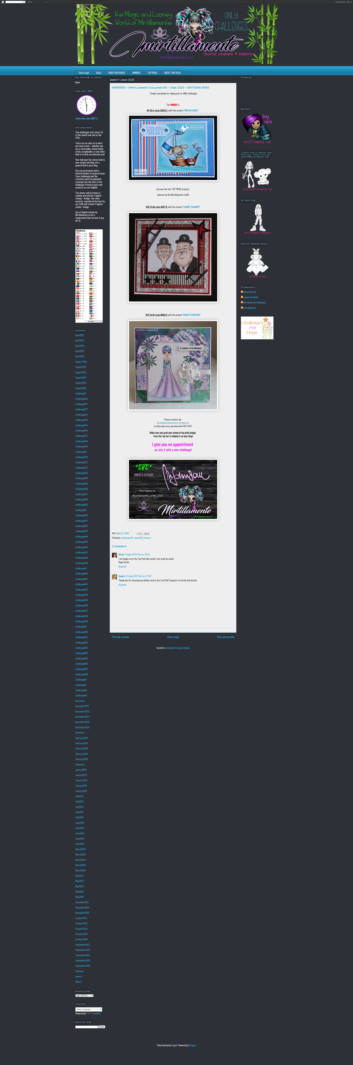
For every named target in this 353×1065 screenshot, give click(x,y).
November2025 (82, 912)
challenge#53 (81, 647)
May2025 (79, 891)
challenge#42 (81, 584)
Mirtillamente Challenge (254, 302)
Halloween (80, 764)
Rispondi (122, 566)
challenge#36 (81, 547)
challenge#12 (81, 409)
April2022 (79, 335)
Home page (84, 72)
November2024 (82, 907)
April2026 (79, 356)
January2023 (81, 775)
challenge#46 (81, 605)
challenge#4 (81, 568)
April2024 (79, 345)
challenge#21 (127, 537)
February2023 (81, 743)
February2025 (81, 754)
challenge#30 (81, 515)
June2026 (79, 844)
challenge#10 (81, 398)
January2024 (81, 780)
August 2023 (81, 361)
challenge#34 (81, 536)
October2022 (81, 923)
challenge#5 (81, 626)
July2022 (79, 796)
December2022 (82, 711)
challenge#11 (81, 404)
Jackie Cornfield (251, 297)
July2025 (79, 812)
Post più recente (120, 637)
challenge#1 (80, 393)
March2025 (80, 865)
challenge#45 (81, 600)
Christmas (80, 700)
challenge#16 (81, 430)
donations (79, 732)
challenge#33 (81, 531)
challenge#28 (81, 499)
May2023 (79, 881)
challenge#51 (81, 637)
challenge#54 (81, 653)
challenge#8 (81, 690)
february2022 (81, 738)
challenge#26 (81, 488)
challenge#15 (81, 425)
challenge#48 (81, 616)
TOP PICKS (152, 72)
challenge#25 (81, 483)
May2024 (79, 886)
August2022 (80, 367)
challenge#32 (81, 526)
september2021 (82, 944)
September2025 (82, 965)
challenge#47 (81, 610)
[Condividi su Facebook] (145, 533)
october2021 (81, 918)
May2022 (79, 875)
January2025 (81, 785)
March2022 (80, 849)
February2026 (81, 759)
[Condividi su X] (143, 533)
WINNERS (136, 72)
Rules (98, 72)
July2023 (79, 801)
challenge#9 (81, 695)
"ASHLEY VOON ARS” (192, 315)
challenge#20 (81, 457)
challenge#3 (81, 510)
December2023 (82, 716)
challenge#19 (81, 446)
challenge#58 (81, 674)
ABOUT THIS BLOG (172, 72)
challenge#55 (81, 658)
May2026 (79, 897)
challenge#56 (81, 663)
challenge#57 (81, 669)
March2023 (80, 854)
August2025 (80, 382)
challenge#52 (81, 642)
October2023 (81, 928)
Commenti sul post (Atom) (178, 647)
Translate (96, 1013)
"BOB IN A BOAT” (191, 110)
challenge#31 (81, 520)
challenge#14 (81, 420)
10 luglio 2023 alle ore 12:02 (138, 576)
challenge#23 (81, 473)
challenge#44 (81, 594)
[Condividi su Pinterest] (148, 533)
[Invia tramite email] (138, 533)
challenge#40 (81, 573)
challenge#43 (81, 589)
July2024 (79, 807)
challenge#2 (81, 451)
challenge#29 (81, 504)
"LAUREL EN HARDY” (191, 207)
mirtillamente (250, 307)
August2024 (80, 377)
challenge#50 (81, 632)
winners (147, 537)
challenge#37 (81, 552)
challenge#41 (81, 579)
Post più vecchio (225, 637)
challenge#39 (81, 563)
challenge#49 (81, 621)
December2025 (82, 727)
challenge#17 (81, 435)
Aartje (121, 554)
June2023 (138, 537)
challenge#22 (81, 467)
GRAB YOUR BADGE (116, 72)
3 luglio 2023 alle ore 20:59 (137, 554)
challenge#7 (81, 685)
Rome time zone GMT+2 (86, 118)
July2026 (79, 817)
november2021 (82, 902)
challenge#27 (81, 494)
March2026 (80, 870)
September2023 (82, 955)
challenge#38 (81, 557)
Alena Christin (250, 292)
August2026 (80, 388)
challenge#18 (81, 441)
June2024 (79, 833)
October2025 (81, 939)
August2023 (80, 372)
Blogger (192, 1045)
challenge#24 (81, 478)
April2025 (79, 351)
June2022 (79, 822)
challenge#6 (81, 679)
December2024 (82, 722)
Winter (78, 981)
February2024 (81, 748)
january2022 (81, 769)
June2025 (79, 838)
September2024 (82, 960)
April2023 (79, 340)
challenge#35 (81, 541)
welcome (79, 971)
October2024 (81, 934)
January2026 (81, 791)
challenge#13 (81, 414)
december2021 (82, 706)
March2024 (80, 860)
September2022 (82, 950)
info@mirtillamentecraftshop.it (172, 422)
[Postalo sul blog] (140, 533)
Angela (122, 576)
